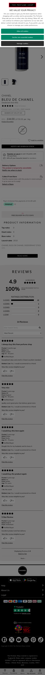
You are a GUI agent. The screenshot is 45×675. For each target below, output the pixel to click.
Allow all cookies (22, 31)
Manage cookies (22, 43)
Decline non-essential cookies (22, 37)
